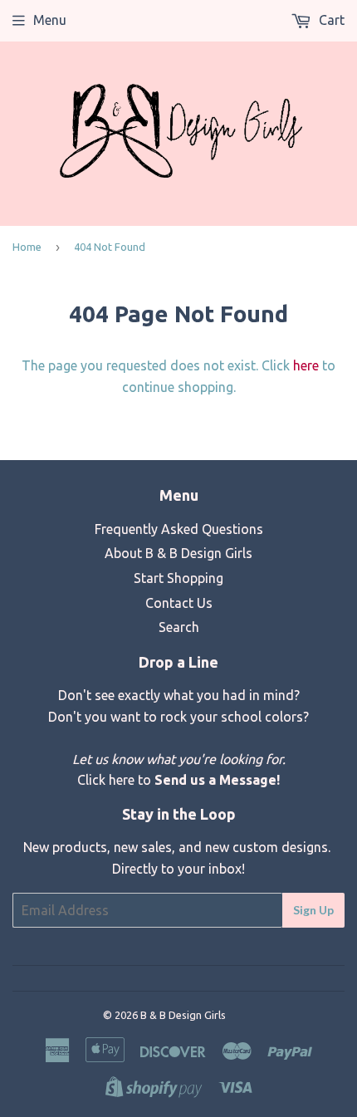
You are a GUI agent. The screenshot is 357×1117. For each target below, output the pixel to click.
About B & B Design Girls (178, 553)
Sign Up (313, 910)
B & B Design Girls (183, 1015)
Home (27, 246)
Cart (330, 19)
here (306, 365)
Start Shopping (178, 578)
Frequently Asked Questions (179, 529)
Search (179, 627)
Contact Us (179, 602)
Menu (49, 19)
